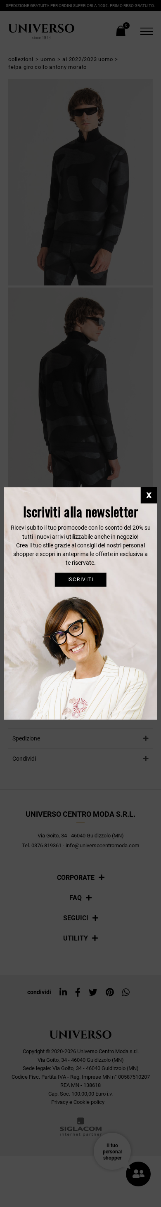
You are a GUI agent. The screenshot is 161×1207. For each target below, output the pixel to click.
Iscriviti (80, 579)
